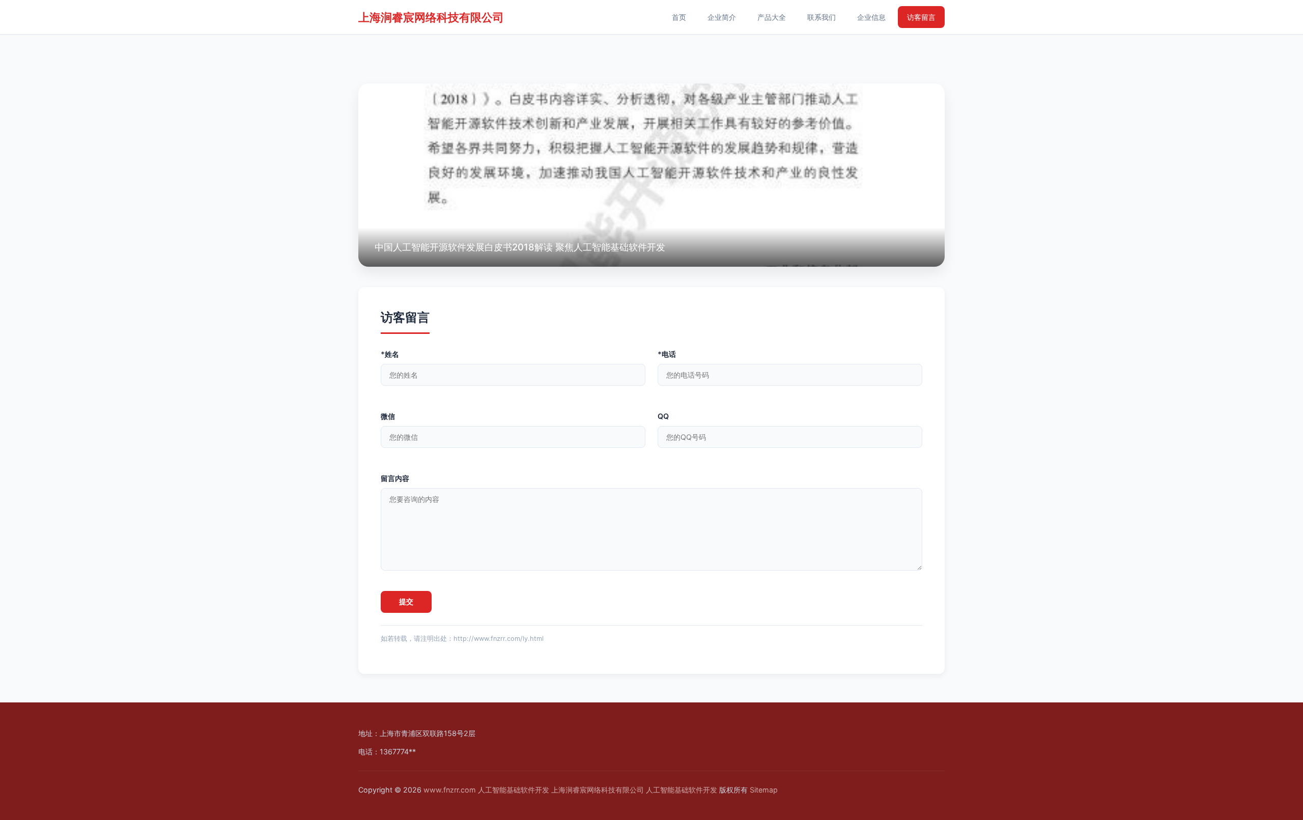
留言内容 (395, 478)
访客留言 (921, 17)
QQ (663, 416)
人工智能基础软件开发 (513, 789)
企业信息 (871, 17)
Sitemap (764, 789)
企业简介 (721, 17)
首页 (679, 17)
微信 (388, 416)
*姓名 (390, 354)
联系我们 (821, 17)
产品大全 (771, 17)
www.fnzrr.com (449, 789)
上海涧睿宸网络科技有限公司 (431, 17)
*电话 (667, 354)
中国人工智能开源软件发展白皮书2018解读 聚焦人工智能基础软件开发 (520, 246)
